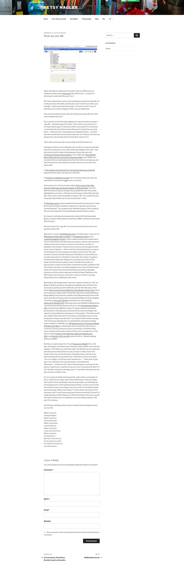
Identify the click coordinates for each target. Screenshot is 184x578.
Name (47, 499)
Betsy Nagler (61, 7)
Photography (86, 19)
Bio (104, 19)
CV (110, 19)
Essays (108, 48)
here (66, 180)
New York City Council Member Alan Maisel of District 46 (72, 290)
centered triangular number (54, 239)
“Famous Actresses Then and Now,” (58, 155)
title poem (67, 94)
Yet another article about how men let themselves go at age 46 (70, 170)
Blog (97, 19)
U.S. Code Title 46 (61, 300)
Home (46, 19)
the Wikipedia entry (67, 234)
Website (47, 521)
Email (47, 510)
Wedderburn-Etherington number (57, 237)
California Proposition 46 (54, 303)
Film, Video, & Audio (59, 19)
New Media (74, 19)
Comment (48, 470)
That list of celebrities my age (57, 178)
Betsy (63, 33)
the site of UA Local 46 (61, 336)
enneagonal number (81, 237)
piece (52, 203)
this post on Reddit (80, 344)
